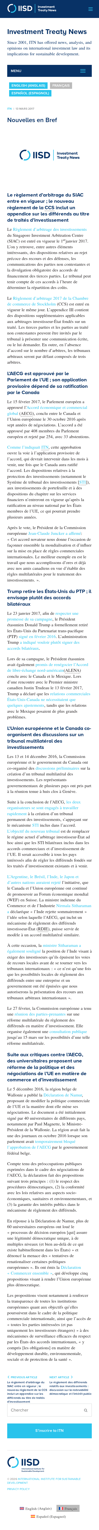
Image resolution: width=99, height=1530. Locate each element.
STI (36, 825)
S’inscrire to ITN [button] (49, 1430)
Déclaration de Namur (62, 1095)
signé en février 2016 (37, 636)
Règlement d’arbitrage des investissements (50, 229)
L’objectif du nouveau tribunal (34, 831)
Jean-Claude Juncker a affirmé (54, 533)
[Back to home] (30, 9)
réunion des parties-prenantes (41, 1014)
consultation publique (68, 1031)
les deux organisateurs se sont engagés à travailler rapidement (44, 807)
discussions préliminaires (58, 768)
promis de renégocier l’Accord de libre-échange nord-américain (47, 667)
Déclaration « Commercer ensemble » (44, 1270)
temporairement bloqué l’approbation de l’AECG (41, 1144)
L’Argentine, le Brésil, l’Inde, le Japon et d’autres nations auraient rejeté (43, 879)
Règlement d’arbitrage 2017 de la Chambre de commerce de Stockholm (47, 301)
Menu (16, 71)
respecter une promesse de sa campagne (43, 616)
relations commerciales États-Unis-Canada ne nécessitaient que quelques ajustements (48, 699)
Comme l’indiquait (28, 447)
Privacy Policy (18, 1489)
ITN (9, 108)
